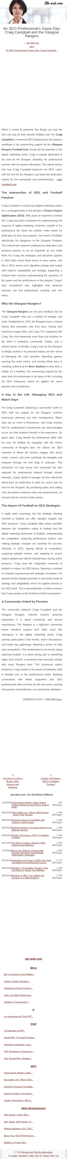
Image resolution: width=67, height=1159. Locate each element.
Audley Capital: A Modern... (17, 981)
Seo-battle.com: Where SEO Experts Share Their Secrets (31, 813)
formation (23, 1155)
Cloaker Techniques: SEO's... (18, 1100)
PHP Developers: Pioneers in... (19, 1051)
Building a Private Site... (15, 1142)
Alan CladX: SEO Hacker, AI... (18, 1122)
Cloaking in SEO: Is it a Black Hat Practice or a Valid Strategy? (28, 876)
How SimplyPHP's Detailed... (18, 1058)
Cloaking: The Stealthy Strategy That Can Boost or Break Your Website (30, 869)
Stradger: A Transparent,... (17, 1002)
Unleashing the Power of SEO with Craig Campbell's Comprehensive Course (31, 861)
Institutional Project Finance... (18, 988)
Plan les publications (43, 1152)
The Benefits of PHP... (14, 1030)
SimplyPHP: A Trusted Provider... (20, 1037)
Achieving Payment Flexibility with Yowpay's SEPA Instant (28, 821)
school (46, 1155)
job (36, 1155)
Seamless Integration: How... (18, 1044)
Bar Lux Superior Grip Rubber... (19, 974)
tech (53, 1155)
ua (57, 1155)
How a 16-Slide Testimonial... (18, 995)
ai (9, 1155)
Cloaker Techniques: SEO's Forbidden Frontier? (51, 781)
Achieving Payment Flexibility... (19, 1086)
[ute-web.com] (33, 12)
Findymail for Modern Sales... (18, 1073)
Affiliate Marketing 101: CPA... (18, 1128)
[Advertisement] (33, 87)
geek (31, 1155)
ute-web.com (32, 43)
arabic (14, 1155)
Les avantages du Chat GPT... (19, 1016)
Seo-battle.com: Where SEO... (19, 1079)
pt (40, 1155)
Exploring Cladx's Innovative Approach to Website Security (32, 829)
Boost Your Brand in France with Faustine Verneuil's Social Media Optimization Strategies (27, 852)
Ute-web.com (27, 1152)
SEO (32, 46)
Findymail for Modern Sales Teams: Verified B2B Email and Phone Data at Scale (30, 804)
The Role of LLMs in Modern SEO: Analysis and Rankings (13, 782)
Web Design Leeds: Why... (17, 1114)
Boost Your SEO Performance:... (20, 1135)
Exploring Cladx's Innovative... (19, 1093)
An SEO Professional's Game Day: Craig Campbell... (32, 50)
